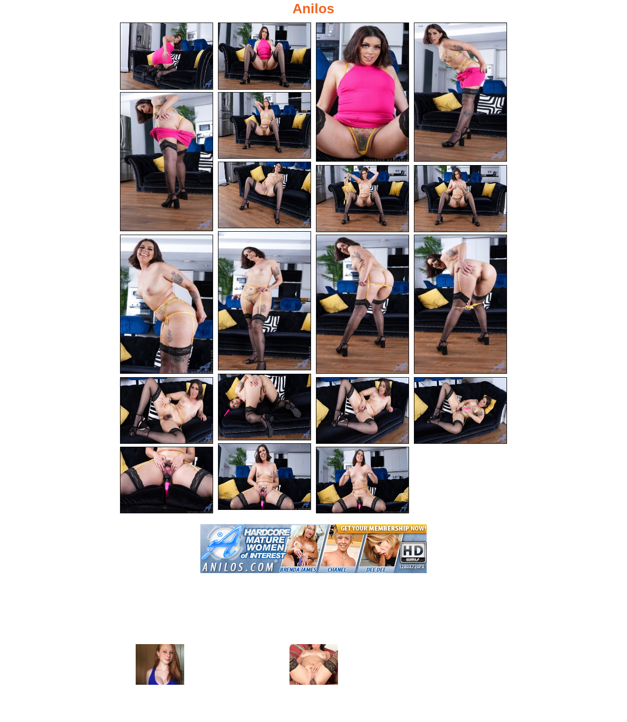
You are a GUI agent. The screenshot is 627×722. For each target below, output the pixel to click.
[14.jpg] (264, 407)
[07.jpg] (264, 195)
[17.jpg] (460, 410)
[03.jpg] (362, 92)
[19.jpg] (166, 480)
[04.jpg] (460, 92)
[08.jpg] (362, 198)
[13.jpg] (460, 304)
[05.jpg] (166, 161)
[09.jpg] (460, 198)
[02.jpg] (264, 56)
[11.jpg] (166, 304)
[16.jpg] (362, 410)
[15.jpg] (166, 410)
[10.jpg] (264, 300)
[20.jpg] (362, 480)
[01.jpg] (166, 56)
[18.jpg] (264, 476)
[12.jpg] (362, 304)
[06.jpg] (264, 125)
